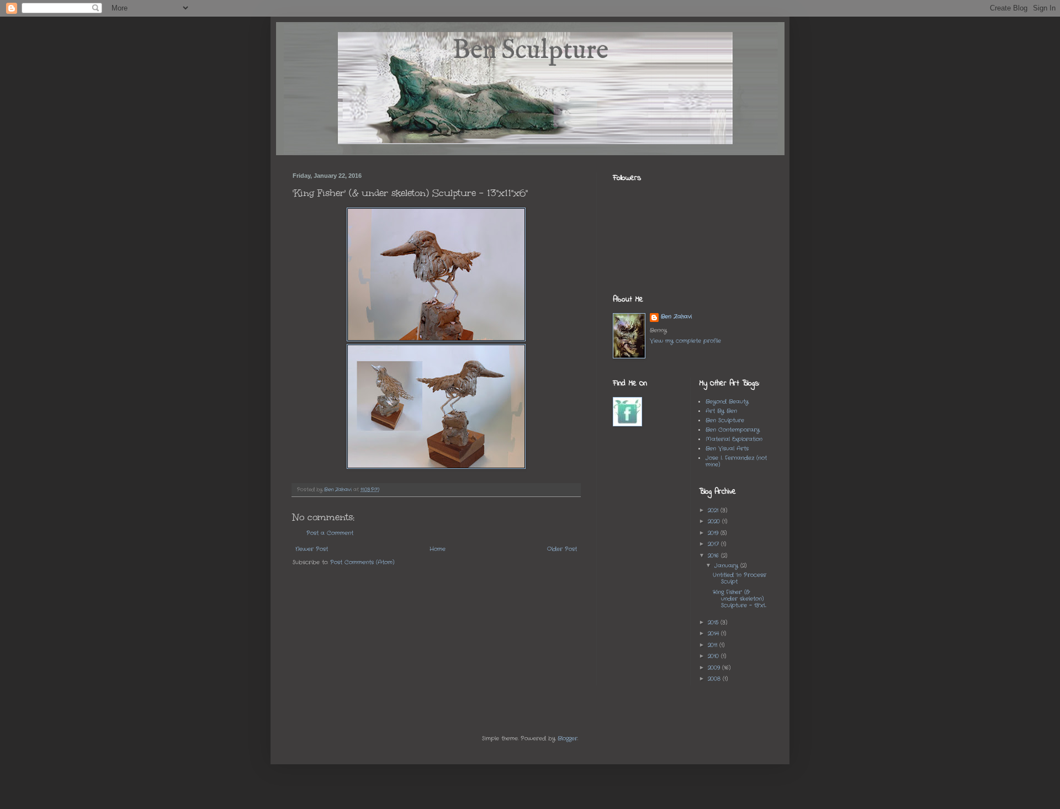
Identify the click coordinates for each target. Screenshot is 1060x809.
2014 (714, 634)
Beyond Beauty (727, 402)
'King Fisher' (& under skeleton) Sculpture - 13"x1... (739, 599)
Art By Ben (721, 411)
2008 (715, 679)
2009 (715, 668)
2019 (714, 533)
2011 (713, 645)
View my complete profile (685, 341)
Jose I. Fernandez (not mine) (736, 461)
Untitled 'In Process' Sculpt (739, 578)
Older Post (562, 549)
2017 (714, 544)
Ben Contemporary (733, 430)
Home (438, 549)
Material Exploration (734, 439)
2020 (715, 521)
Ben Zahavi (676, 317)
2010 (714, 656)
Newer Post (311, 549)
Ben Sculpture (725, 420)
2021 (714, 510)
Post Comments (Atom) (362, 562)
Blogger (567, 738)
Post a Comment (329, 533)
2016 (714, 556)
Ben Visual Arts (727, 449)
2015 (714, 622)
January (727, 566)
